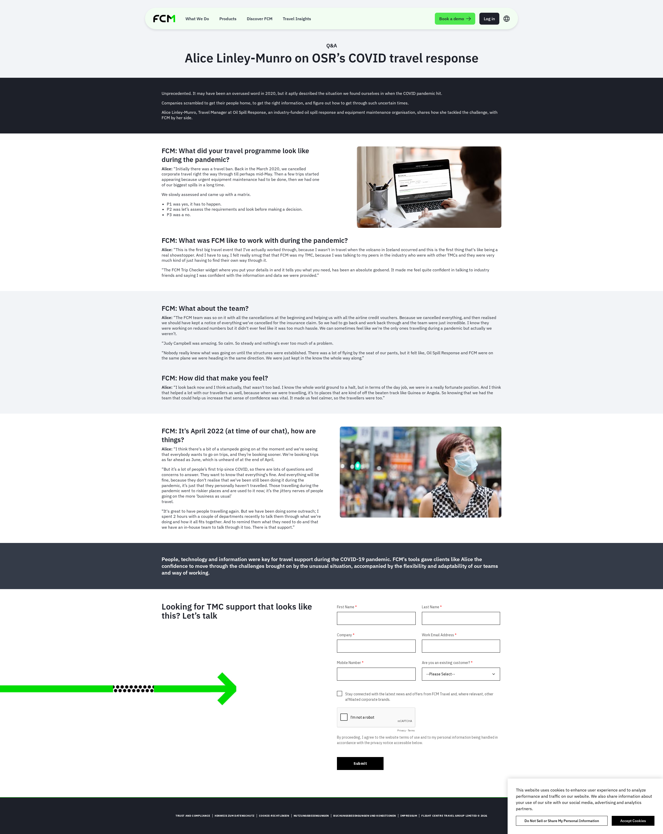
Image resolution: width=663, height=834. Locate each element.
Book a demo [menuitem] (451, 18)
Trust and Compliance (193, 815)
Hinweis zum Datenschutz (235, 815)
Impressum (408, 815)
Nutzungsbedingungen (311, 815)
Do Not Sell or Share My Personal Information (561, 820)
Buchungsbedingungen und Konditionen (364, 815)
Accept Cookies (633, 820)
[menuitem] (197, 18)
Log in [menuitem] (489, 18)
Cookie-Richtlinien (274, 815)
